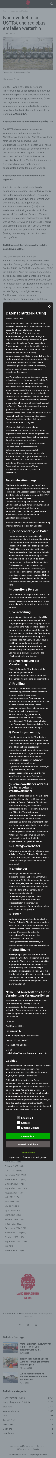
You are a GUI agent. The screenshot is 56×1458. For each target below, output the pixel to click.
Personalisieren (28, 1152)
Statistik (25, 1123)
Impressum (14, 1157)
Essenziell (27, 1118)
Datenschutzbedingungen (35, 1157)
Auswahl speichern (28, 1144)
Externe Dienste (30, 1128)
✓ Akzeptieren (28, 1136)
